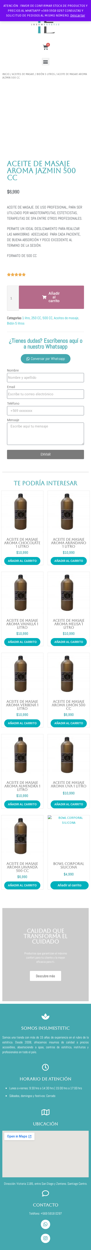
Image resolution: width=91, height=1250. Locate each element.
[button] (45, 61)
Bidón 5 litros (46, 74)
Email (11, 387)
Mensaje (13, 420)
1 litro (26, 318)
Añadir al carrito (69, 885)
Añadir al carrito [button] (22, 561)
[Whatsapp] (45, 1224)
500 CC (47, 318)
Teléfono (13, 403)
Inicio (6, 74)
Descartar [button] (77, 15)
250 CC (36, 318)
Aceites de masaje (23, 74)
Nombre (13, 370)
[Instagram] (45, 1238)
